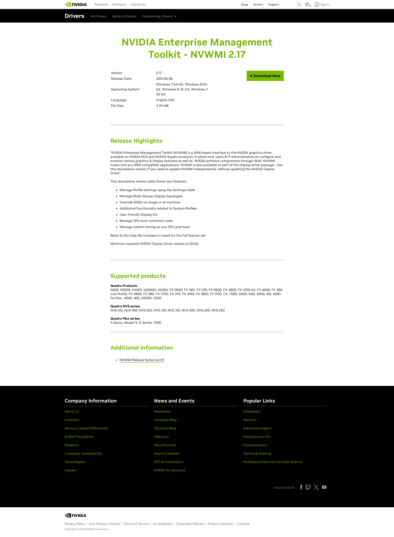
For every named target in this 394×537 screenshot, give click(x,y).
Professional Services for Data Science (272, 462)
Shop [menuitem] (244, 4)
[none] (299, 3)
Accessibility (162, 524)
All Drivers (98, 16)
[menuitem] (101, 4)
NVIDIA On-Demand (169, 470)
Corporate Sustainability (83, 453)
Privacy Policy (75, 524)
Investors (72, 420)
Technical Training (257, 453)
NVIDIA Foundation (79, 436)
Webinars (161, 436)
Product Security (220, 524)
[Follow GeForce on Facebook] (301, 487)
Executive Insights (257, 428)
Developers (252, 411)
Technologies (75, 462)
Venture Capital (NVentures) (86, 428)
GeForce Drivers (124, 16)
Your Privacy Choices (104, 524)
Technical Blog (165, 428)
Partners (250, 420)
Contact (243, 524)
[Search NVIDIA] (299, 4)
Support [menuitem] (273, 4)
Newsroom (162, 411)
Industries (138, 4)
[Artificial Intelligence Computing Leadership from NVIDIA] (76, 4)
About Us (72, 411)
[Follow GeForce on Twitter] (316, 487)
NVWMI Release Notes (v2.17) (142, 360)
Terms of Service (136, 524)
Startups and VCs (256, 436)
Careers (71, 470)
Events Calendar (166, 453)
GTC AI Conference (168, 462)
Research (72, 445)
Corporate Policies (190, 524)
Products (101, 4)
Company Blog (165, 420)
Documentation (255, 445)
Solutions (119, 4)
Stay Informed (165, 445)
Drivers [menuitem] (258, 4)
